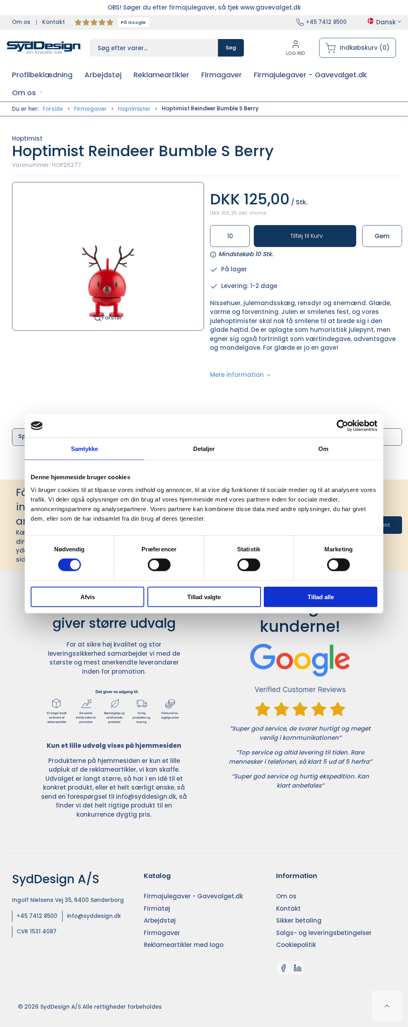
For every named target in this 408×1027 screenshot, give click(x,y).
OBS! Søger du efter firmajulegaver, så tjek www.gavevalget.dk (204, 7)
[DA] (44, 48)
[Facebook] (283, 968)
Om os (21, 22)
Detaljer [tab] (204, 448)
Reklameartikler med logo (184, 945)
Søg (231, 47)
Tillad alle (321, 596)
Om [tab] (323, 448)
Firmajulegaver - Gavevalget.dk (193, 896)
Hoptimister (134, 109)
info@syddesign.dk (146, 796)
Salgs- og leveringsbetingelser (324, 933)
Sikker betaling (299, 920)
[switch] (159, 565)
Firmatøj (157, 908)
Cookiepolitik (296, 945)
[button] (27, 93)
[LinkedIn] (297, 968)
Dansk (386, 22)
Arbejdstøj (160, 920)
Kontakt (53, 22)
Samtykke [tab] (84, 448)
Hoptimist (27, 138)
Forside (53, 109)
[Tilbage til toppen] (387, 1006)
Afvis (87, 596)
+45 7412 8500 (326, 22)
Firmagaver (90, 109)
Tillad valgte (204, 596)
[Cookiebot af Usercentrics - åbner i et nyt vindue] (342, 426)
